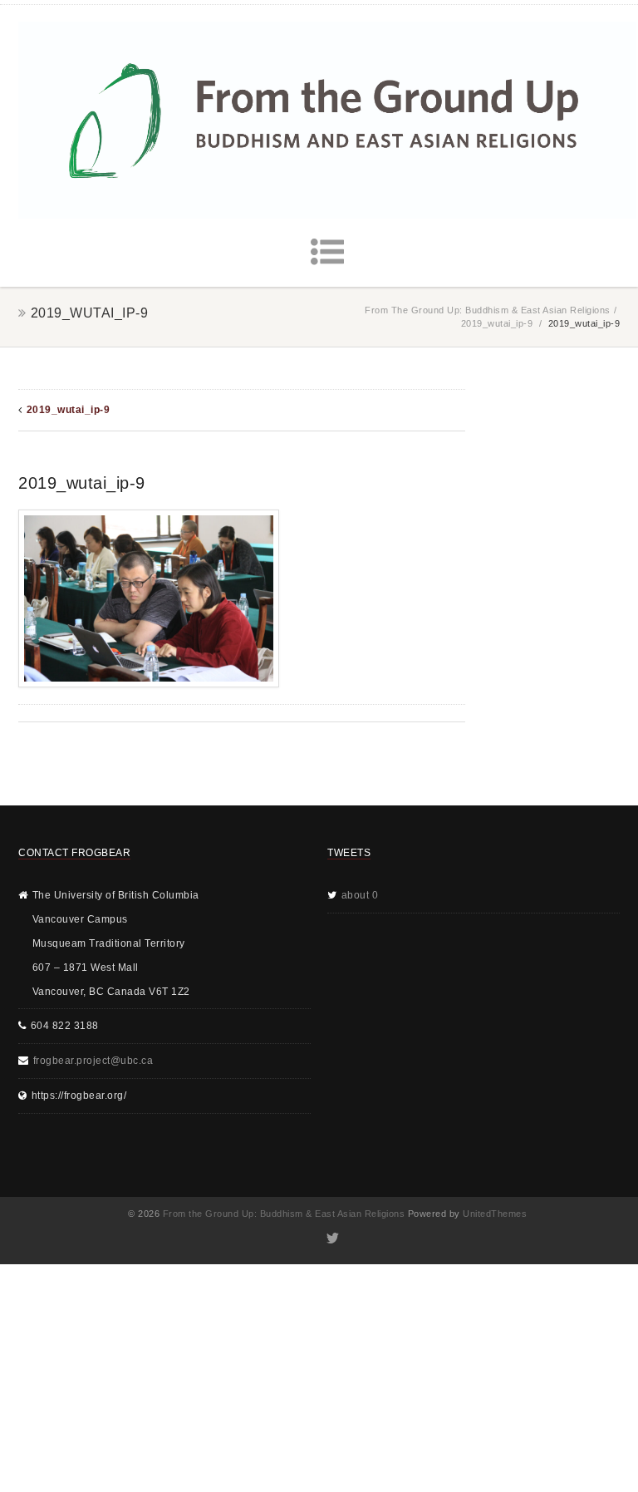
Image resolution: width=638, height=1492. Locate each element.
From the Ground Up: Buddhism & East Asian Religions (488, 310)
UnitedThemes (495, 1214)
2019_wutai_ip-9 (497, 323)
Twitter (332, 1238)
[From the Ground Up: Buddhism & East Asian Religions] (327, 120)
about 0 (360, 895)
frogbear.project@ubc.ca (93, 1060)
